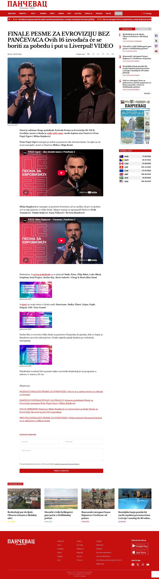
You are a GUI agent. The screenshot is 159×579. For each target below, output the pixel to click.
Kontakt (99, 549)
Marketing (100, 564)
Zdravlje (88, 13)
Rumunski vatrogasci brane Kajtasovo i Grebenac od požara (137, 57)
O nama (98, 541)
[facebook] (88, 54)
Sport (52, 13)
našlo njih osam (55, 133)
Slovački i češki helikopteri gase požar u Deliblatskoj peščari (137, 47)
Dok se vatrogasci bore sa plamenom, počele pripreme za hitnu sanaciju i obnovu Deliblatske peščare (137, 83)
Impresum (99, 545)
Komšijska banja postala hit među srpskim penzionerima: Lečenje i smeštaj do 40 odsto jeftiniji (48, 19)
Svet (69, 13)
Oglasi (108, 13)
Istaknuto (143, 29)
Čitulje (118, 13)
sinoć (24, 304)
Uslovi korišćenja (103, 556)
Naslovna (12, 13)
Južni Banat (138, 41)
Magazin (99, 13)
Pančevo (22, 13)
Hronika (43, 13)
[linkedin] (112, 54)
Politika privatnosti (104, 553)
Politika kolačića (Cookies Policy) (109, 560)
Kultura (78, 13)
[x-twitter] (138, 564)
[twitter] (93, 54)
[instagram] (142, 564)
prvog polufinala (41, 274)
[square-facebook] (133, 564)
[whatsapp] (98, 54)
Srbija (79, 541)
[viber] (102, 54)
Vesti (33, 13)
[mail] (107, 54)
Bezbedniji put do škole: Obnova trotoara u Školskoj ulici (135, 36)
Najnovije (127, 29)
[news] (24, 498)
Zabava (61, 13)
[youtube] (147, 564)
